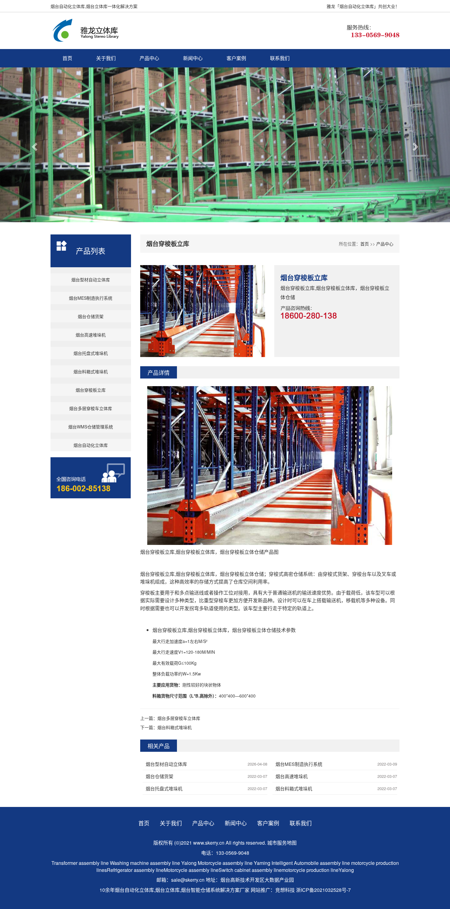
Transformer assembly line (80, 862)
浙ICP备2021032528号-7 (323, 889)
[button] (34, 144)
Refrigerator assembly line (135, 869)
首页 (67, 58)
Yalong (189, 862)
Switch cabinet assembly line (250, 869)
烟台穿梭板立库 (91, 390)
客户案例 (236, 58)
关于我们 (106, 58)
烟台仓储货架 (90, 316)
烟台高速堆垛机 (91, 335)
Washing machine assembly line (145, 862)
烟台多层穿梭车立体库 (90, 408)
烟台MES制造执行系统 (90, 298)
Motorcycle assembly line (225, 862)
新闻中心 (193, 58)
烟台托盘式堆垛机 (90, 353)
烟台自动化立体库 (90, 445)
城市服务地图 (282, 842)
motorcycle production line (310, 869)
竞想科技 (285, 889)
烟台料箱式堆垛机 (90, 371)
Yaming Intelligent (273, 862)
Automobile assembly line (322, 862)
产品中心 (149, 58)
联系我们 (280, 58)
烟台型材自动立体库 (90, 279)
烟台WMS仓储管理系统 (90, 427)
